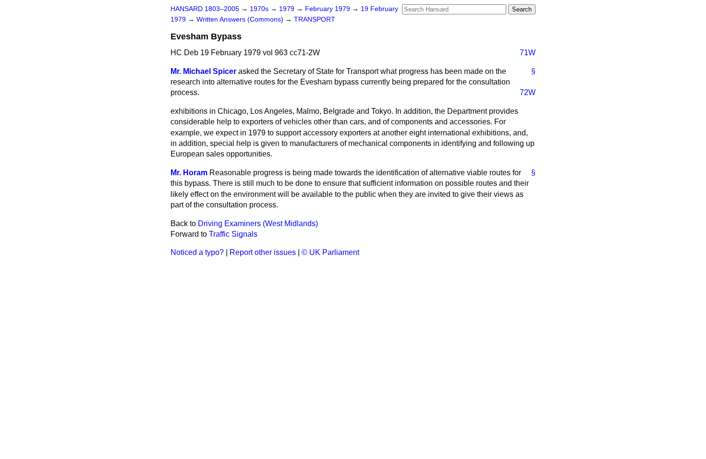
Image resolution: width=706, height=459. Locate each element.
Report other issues (263, 252)
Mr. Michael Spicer (203, 71)
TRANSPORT (314, 19)
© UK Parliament (330, 252)
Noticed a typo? (197, 252)
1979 (287, 8)
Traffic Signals (233, 234)
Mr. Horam (188, 173)
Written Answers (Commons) (240, 19)
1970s (260, 8)
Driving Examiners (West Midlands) (258, 223)
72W (528, 92)
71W (528, 52)
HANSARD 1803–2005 (204, 8)
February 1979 (328, 8)
